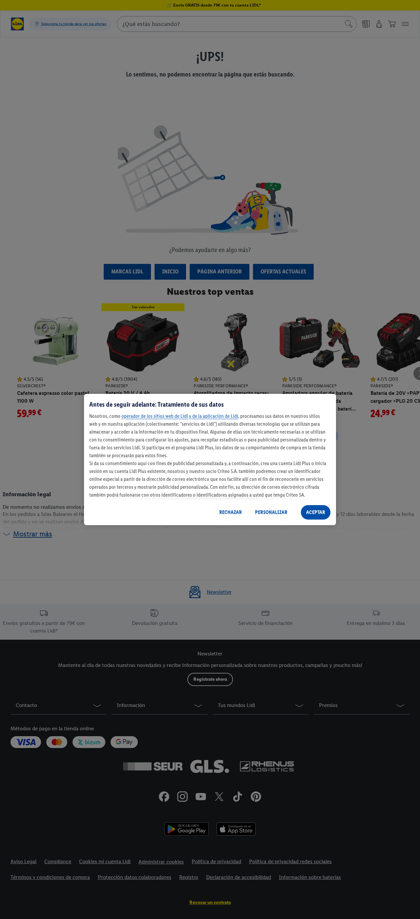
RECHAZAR (230, 512)
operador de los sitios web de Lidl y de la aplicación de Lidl (179, 416)
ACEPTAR (315, 512)
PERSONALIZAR (271, 512)
